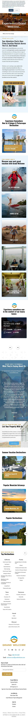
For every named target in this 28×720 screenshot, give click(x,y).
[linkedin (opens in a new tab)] (15, 649)
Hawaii (14, 613)
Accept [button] (11, 10)
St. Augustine (21, 578)
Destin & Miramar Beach (21, 570)
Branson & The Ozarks (14, 624)
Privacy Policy (11, 7)
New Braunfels (7, 601)
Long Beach (7, 586)
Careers (14, 706)
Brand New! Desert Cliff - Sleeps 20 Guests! (13, 325)
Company (14, 704)
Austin (7, 594)
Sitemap (5, 713)
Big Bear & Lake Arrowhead (4, 579)
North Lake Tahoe (7, 571)
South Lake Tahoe (7, 562)
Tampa (21, 580)
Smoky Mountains (21, 599)
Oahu (14, 615)
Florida (21, 559)
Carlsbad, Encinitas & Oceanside (6, 583)
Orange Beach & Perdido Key (21, 562)
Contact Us (14, 684)
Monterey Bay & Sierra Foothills (6, 576)
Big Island (14, 618)
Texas (7, 592)
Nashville (21, 596)
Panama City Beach (21, 575)
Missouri (14, 622)
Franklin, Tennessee (21, 594)
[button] (14, 34)
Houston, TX (7, 596)
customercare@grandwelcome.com (16, 657)
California (7, 559)
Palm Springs (7, 568)
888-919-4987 (16, 655)
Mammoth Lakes (7, 588)
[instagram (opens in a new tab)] (19, 649)
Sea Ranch (7, 564)
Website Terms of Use (13, 713)
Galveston (7, 599)
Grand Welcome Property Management (14, 698)
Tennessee (21, 592)
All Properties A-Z (14, 687)
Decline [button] (16, 10)
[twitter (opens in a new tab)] (8, 649)
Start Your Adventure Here (14, 83)
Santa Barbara (7, 566)
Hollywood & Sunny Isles (21, 567)
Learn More (14, 443)
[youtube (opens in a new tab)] (12, 649)
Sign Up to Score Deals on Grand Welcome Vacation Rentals (14, 689)
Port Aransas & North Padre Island (6, 604)
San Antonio (7, 607)
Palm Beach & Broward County (20, 573)
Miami (21, 565)
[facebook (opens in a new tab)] (5, 649)
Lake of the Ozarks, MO (14, 626)
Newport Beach (7, 573)
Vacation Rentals (14, 682)
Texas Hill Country (7, 609)
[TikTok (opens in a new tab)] (22, 649)
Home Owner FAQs (14, 695)
